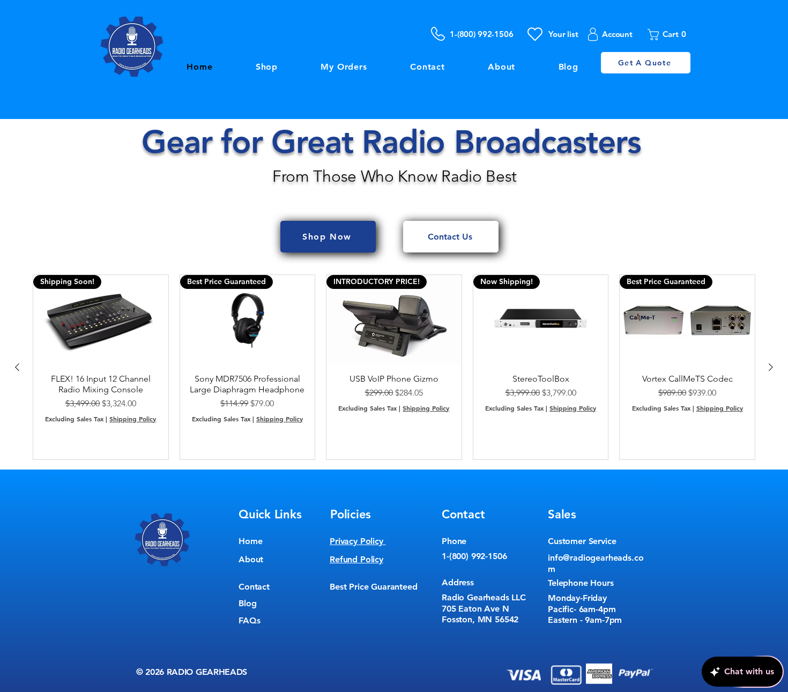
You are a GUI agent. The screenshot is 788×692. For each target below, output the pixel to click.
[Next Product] (770, 367)
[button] (670, 34)
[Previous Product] (17, 367)
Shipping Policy (132, 418)
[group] (394, 367)
